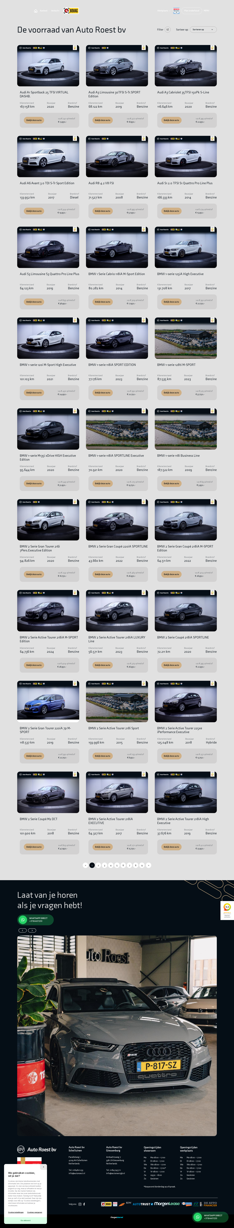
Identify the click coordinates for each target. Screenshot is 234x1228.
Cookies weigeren (34, 1212)
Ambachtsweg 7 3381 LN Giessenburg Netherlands (115, 1160)
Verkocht (55, 10)
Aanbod (43, 10)
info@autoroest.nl (77, 1173)
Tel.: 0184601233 (76, 1170)
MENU (206, 10)
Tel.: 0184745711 (113, 1170)
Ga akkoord (25, 1220)
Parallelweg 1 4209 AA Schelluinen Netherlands (78, 1160)
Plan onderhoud (191, 10)
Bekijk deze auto (34, 120)
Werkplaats (162, 10)
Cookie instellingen (16, 1212)
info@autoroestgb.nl (115, 1173)
